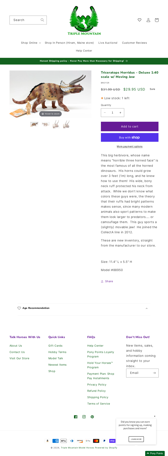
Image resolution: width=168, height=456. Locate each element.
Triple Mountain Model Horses (77, 447)
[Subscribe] (154, 373)
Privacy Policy (96, 384)
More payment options (130, 146)
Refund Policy (96, 390)
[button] (30, 43)
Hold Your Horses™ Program (100, 365)
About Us (16, 345)
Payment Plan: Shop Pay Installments (100, 376)
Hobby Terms (57, 352)
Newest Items (57, 364)
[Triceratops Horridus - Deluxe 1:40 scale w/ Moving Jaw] (34, 124)
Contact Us (17, 352)
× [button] (154, 416)
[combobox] (28, 20)
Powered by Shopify (106, 447)
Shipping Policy (97, 397)
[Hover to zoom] (51, 94)
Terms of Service (98, 403)
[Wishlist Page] (140, 20)
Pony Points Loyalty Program (100, 354)
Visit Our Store (19, 358)
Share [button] (109, 281)
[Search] (42, 20)
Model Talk (55, 358)
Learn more (136, 439)
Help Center (95, 345)
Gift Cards (55, 345)
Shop (51, 371)
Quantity (106, 105)
